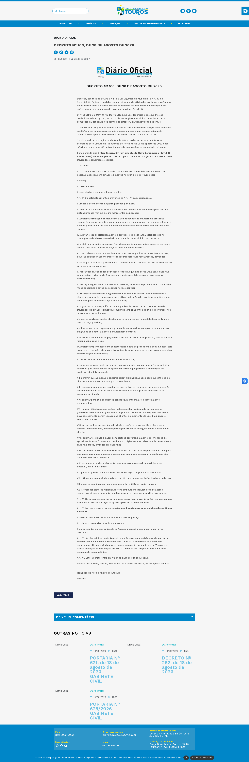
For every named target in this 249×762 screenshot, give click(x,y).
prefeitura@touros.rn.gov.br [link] (119, 734)
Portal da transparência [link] (149, 23)
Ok (186, 757)
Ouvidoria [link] (184, 23)
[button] (56, 52)
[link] (245, 11)
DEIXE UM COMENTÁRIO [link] (75, 617)
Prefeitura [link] (65, 23)
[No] (244, 757)
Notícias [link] (91, 23)
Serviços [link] (115, 23)
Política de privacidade (202, 757)
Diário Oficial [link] (97, 644)
